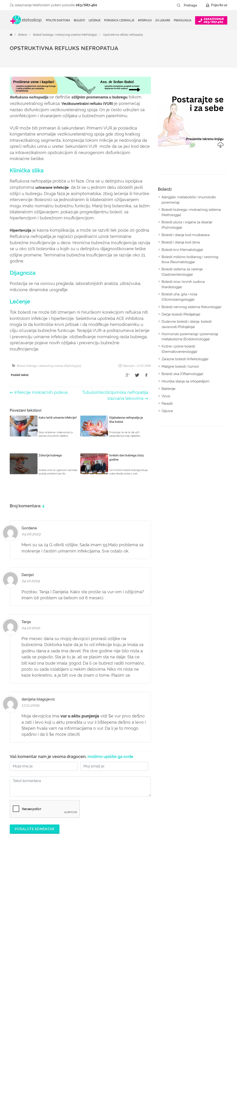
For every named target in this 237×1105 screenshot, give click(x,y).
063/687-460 (86, 5)
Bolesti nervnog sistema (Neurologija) (191, 307)
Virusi (166, 396)
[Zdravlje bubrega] (23, 463)
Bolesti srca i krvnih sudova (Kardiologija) (183, 284)
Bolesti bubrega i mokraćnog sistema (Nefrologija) (65, 34)
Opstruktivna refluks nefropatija (123, 34)
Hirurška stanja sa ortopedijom (185, 381)
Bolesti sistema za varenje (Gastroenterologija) (182, 272)
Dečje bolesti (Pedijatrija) (181, 314)
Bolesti (22, 34)
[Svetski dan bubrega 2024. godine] (94, 463)
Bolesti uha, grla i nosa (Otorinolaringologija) (179, 297)
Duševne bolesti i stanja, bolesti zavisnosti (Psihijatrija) (187, 324)
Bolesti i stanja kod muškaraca (185, 235)
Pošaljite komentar (34, 829)
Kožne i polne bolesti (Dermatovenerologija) (179, 349)
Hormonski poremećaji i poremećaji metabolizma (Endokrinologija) (190, 336)
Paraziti (167, 403)
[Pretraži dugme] (178, 5)
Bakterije (168, 389)
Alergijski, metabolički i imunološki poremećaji (189, 200)
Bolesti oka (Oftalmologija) (182, 374)
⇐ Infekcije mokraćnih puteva (39, 392)
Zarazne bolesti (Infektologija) (185, 359)
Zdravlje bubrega (50, 455)
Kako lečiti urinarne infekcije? (58, 417)
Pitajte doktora (58, 20)
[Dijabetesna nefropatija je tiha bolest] (94, 426)
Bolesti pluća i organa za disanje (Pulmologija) (187, 225)
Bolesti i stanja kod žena (181, 242)
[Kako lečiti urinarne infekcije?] (23, 426)
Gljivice (167, 411)
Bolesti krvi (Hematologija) (182, 250)
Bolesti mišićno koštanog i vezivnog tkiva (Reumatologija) (190, 259)
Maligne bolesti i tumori (180, 366)
